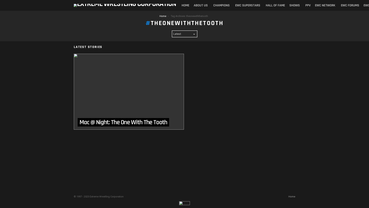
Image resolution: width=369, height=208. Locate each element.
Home (185, 5)
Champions (221, 5)
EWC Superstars (247, 5)
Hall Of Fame (275, 5)
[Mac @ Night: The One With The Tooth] (129, 92)
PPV (308, 5)
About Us (201, 5)
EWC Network (325, 5)
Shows (294, 5)
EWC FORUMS (350, 5)
